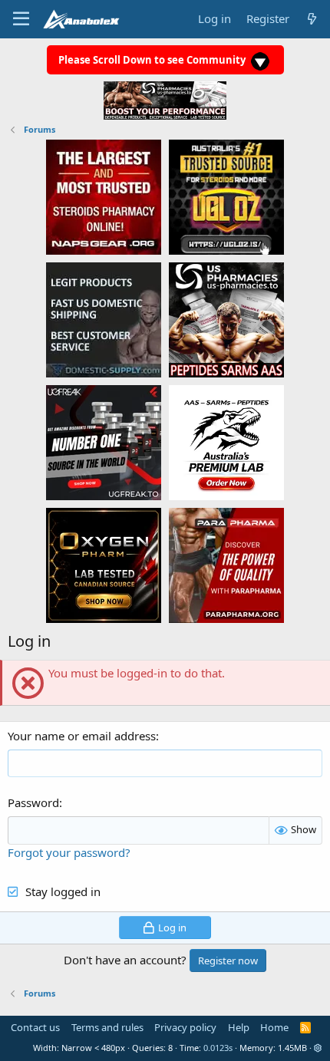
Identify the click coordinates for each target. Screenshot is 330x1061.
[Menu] (21, 19)
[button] (318, 1047)
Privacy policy (185, 1027)
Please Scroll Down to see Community (153, 60)
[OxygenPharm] (103, 564)
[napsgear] (103, 196)
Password (33, 802)
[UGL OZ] (226, 196)
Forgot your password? (69, 852)
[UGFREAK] (103, 442)
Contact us (35, 1027)
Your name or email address (82, 735)
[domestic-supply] (103, 319)
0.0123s (218, 1047)
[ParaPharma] (226, 564)
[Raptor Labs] (226, 442)
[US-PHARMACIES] (226, 319)
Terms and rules (107, 1027)
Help (238, 1027)
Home (274, 1027)
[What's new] (312, 19)
